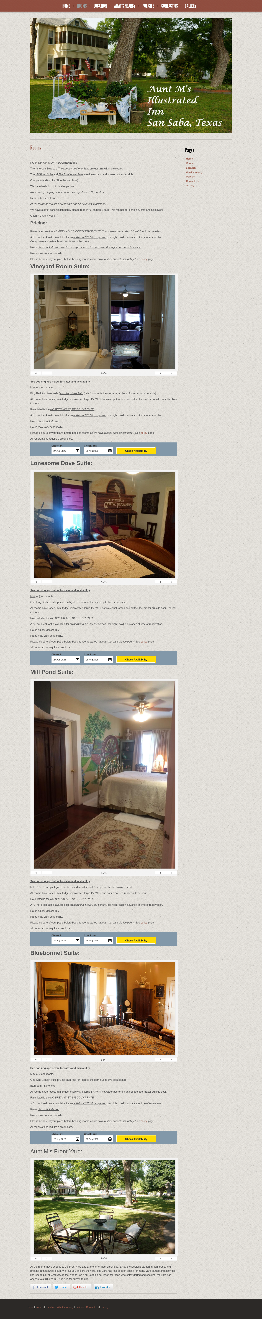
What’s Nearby (124, 6)
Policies (148, 6)
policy (144, 259)
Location (100, 6)
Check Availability (136, 451)
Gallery (190, 6)
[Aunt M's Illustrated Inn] (131, 75)
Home (66, 6)
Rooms (82, 6)
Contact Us (169, 6)
